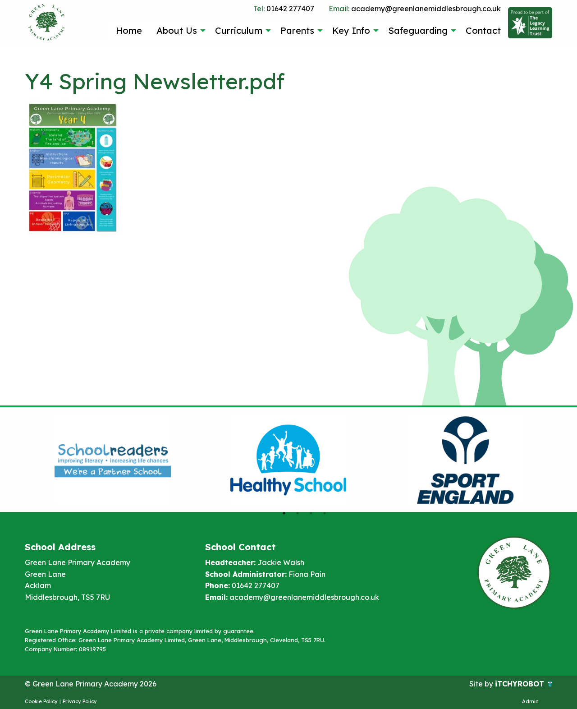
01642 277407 (283, 8)
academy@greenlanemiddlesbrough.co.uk (415, 8)
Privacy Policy (80, 701)
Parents (297, 30)
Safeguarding (418, 30)
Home (129, 30)
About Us (176, 30)
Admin (530, 701)
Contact (483, 30)
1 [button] (283, 513)
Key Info (351, 30)
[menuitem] (129, 30)
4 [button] (324, 513)
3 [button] (311, 513)
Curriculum (238, 30)
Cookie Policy (41, 701)
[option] (113, 459)
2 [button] (297, 513)
